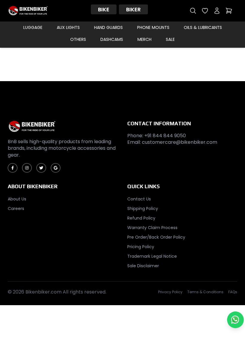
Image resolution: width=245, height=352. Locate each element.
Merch (144, 39)
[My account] (216, 10)
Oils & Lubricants (203, 27)
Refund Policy (141, 218)
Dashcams (111, 39)
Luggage (32, 27)
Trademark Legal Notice (152, 256)
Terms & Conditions (205, 292)
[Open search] (193, 10)
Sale (170, 39)
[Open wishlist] (205, 10)
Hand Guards (108, 27)
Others (78, 39)
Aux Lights (68, 27)
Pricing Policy (140, 247)
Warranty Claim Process (152, 228)
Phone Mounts (153, 27)
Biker (133, 9)
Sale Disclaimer (143, 266)
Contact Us (139, 199)
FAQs (232, 292)
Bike (103, 9)
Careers (16, 208)
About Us (17, 199)
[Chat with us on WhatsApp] (235, 319)
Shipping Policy (142, 208)
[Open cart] (228, 11)
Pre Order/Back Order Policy (156, 237)
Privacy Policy (170, 292)
